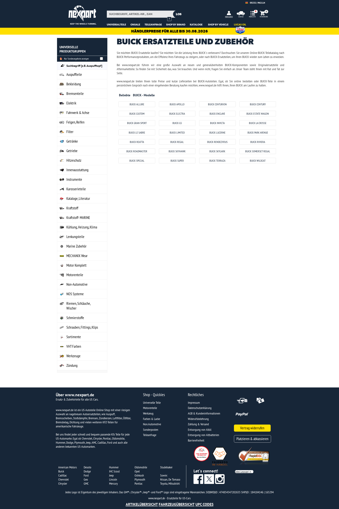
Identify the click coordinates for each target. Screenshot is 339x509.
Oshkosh (139, 475)
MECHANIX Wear (77, 255)
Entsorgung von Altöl (199, 430)
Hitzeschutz (73, 160)
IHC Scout (114, 471)
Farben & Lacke (151, 419)
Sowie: (163, 475)
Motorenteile (74, 274)
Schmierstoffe (75, 317)
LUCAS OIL (240, 24)
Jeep (111, 475)
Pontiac (138, 483)
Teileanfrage (149, 435)
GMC (86, 483)
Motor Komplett (76, 265)
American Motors (67, 467)
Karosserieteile (76, 189)
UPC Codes (204, 504)
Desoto (87, 467)
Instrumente (74, 179)
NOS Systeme (75, 294)
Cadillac (62, 475)
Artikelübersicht (142, 504)
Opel (137, 471)
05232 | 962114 (257, 2)
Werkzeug (148, 413)
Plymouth (140, 479)
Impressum (194, 403)
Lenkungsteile (75, 236)
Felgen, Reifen (75, 122)
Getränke (72, 141)
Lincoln (113, 479)
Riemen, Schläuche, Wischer (78, 306)
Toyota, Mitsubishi (170, 483)
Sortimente (73, 336)
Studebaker (166, 467)
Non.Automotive (152, 424)
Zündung (72, 365)
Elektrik (71, 103)
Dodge (87, 471)
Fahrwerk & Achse (77, 112)
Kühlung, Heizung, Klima (81, 227)
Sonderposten (150, 430)
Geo (86, 479)
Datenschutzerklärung (200, 408)
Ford (86, 475)
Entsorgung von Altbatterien (203, 435)
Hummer (114, 467)
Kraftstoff (72, 208)
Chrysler (62, 483)
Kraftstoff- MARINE (78, 217)
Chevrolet (63, 479)
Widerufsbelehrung (198, 419)
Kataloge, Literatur (78, 198)
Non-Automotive (77, 284)
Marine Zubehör (76, 246)
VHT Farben (73, 346)
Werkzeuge (73, 356)
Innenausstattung (77, 169)
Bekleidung (73, 84)
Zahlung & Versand (198, 424)
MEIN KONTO (229, 17)
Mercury (113, 483)
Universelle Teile (152, 403)
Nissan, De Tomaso (170, 479)
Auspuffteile (74, 74)
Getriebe (72, 150)
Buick (61, 471)
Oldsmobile (141, 467)
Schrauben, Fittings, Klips (82, 327)
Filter (69, 131)
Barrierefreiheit (196, 440)
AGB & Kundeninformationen (204, 413)
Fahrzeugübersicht (177, 504)
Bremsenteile (75, 93)
